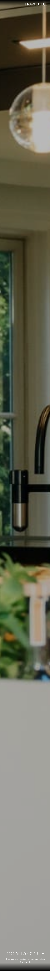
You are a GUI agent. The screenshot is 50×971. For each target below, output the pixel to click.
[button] (5, 5)
